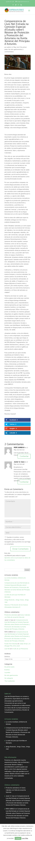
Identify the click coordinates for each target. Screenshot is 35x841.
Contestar (24, 456)
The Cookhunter (9, 681)
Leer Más (25, 838)
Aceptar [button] (18, 838)
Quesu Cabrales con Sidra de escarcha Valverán (16, 790)
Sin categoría (8, 678)
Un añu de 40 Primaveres (20, 648)
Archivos (7, 656)
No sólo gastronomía (15, 49)
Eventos (7, 670)
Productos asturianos (11, 615)
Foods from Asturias (10, 643)
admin (9, 47)
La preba (7, 672)
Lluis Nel (7, 648)
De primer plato (9, 667)
